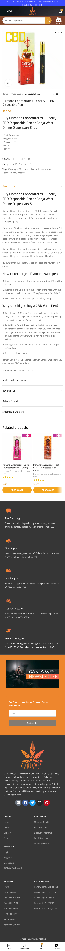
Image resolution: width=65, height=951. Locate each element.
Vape (46, 305)
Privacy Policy (10, 919)
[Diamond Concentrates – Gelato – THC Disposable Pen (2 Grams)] (17, 447)
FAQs (6, 887)
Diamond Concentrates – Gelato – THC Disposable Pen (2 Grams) (16, 466)
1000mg (12, 169)
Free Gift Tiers (40, 827)
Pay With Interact (12, 898)
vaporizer (22, 173)
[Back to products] (57, 94)
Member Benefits (42, 822)
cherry (26, 169)
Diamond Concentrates (11, 471)
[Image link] (59, 20)
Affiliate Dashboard (13, 868)
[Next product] (61, 94)
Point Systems (41, 838)
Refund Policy (10, 914)
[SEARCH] (48, 20)
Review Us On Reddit (44, 898)
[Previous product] (53, 94)
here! (31, 370)
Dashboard (9, 863)
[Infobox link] (32, 548)
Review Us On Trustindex (45, 892)
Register (8, 857)
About (6, 827)
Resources (40, 816)
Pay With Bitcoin (11, 908)
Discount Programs (43, 833)
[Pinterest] (47, 803)
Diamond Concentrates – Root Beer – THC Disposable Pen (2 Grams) (46, 467)
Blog (6, 838)
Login (6, 852)
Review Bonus (41, 881)
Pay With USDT (11, 903)
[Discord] (18, 803)
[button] (17, 490)
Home (5, 94)
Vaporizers (16, 94)
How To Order (10, 892)
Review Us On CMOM (44, 903)
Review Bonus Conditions (46, 887)
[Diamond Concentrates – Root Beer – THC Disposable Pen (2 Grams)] (48, 447)
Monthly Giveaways (43, 843)
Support (8, 881)
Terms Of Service (12, 925)
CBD (15, 164)
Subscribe (32, 723)
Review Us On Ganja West (46, 908)
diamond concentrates (41, 169)
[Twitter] (32, 803)
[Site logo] (32, 11)
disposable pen (9, 173)
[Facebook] (25, 803)
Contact (7, 833)
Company (9, 816)
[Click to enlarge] (8, 82)
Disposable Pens (32, 94)
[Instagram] (39, 803)
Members (9, 847)
